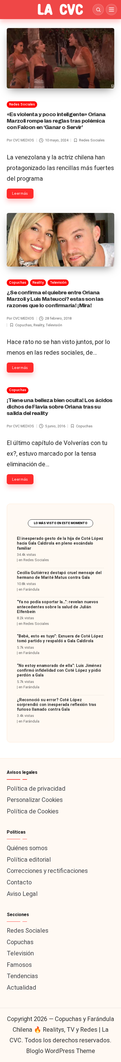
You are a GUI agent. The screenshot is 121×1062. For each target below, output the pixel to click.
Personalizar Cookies (35, 799)
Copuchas (17, 282)
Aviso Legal (22, 893)
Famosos (19, 964)
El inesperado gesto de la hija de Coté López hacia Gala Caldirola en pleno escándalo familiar (60, 543)
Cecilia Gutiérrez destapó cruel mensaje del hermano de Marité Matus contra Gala (59, 575)
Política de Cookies (33, 811)
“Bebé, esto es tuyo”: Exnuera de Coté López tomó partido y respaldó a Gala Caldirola (60, 638)
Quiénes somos (27, 848)
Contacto (19, 882)
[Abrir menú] (111, 9)
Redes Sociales (22, 104)
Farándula (31, 589)
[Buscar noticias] (98, 9)
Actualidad (21, 987)
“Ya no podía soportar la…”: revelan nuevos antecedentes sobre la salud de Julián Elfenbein (57, 607)
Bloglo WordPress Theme (60, 1050)
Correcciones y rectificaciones (47, 870)
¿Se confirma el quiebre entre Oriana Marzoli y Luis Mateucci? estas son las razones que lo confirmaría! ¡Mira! (55, 299)
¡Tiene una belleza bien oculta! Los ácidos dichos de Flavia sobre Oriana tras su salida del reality (60, 406)
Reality (38, 282)
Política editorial (29, 859)
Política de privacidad (36, 788)
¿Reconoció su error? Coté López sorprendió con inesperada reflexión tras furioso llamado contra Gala (56, 705)
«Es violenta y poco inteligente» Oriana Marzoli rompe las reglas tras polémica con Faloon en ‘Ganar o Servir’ (56, 120)
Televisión (58, 282)
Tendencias (22, 976)
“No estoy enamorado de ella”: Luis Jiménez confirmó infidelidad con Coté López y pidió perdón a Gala (59, 670)
